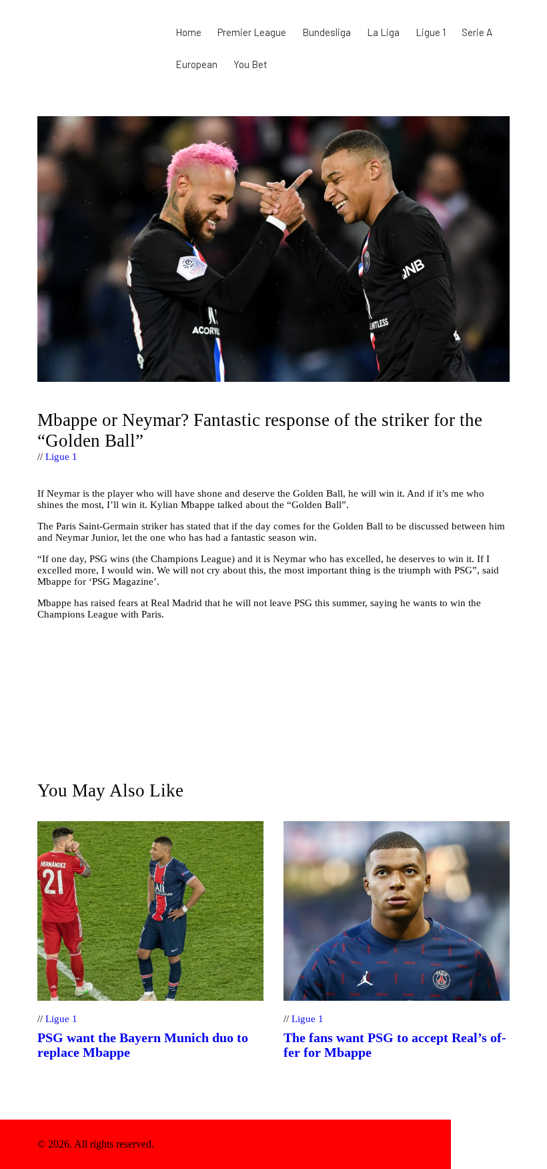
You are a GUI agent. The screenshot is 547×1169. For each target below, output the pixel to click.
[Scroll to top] (480, 1144)
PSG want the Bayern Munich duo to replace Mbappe (142, 1045)
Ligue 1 (61, 456)
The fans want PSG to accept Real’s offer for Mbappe (395, 1045)
